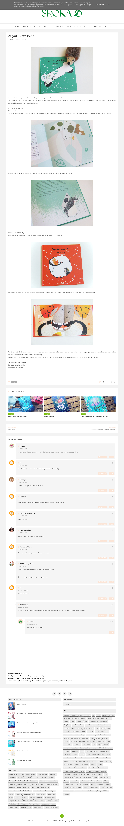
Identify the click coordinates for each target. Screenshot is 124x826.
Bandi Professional (91, 725)
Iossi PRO (89, 751)
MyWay (22, 446)
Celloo (108, 728)
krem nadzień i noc (25, 791)
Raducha (21, 367)
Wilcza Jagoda (94, 787)
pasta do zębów (39, 800)
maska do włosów (29, 794)
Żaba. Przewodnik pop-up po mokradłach (94, 417)
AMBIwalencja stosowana (28, 564)
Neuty (77, 771)
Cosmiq (83, 731)
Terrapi (79, 784)
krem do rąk (35, 787)
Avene (72, 721)
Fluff (94, 741)
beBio (90, 791)
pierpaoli (66, 794)
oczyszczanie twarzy (21, 797)
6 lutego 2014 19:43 (22, 532)
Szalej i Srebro (49, 417)
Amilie (89, 718)
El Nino (98, 738)
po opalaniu (12, 804)
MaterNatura (106, 758)
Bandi (81, 725)
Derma (73, 735)
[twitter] (59, 694)
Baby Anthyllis (94, 721)
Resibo (95, 777)
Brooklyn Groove (88, 728)
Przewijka (23, 480)
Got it (108, 5)
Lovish (108, 754)
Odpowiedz (102, 457)
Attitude (66, 721)
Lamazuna (67, 754)
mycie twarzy (51, 794)
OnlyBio (89, 771)
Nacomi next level (69, 768)
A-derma (87, 715)
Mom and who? (68, 764)
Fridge (108, 741)
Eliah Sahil (105, 738)
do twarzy (51, 777)
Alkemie (104, 715)
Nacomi (99, 764)
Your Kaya (109, 787)
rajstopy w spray (34, 804)
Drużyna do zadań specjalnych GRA (27, 723)
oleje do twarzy (28, 800)
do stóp (43, 777)
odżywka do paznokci (36, 797)
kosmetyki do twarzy (52, 784)
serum (53, 804)
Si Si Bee (83, 781)
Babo (85, 721)
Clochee (66, 731)
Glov (94, 744)
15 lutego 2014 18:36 (32, 624)
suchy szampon (13, 807)
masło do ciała (41, 794)
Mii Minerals (67, 761)
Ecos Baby (85, 738)
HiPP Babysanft (107, 748)
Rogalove (102, 777)
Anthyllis (108, 718)
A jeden (80, 715)
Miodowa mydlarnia (84, 761)
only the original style (27, 513)
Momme (77, 764)
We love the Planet (75, 787)
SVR (108, 777)
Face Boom (74, 741)
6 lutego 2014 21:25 (22, 566)
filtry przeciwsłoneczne (30, 781)
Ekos (92, 738)
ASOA (98, 715)
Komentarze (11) (21, 40)
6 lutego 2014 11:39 (22, 465)
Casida (103, 728)
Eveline (66, 741)
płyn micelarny (22, 804)
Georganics (77, 744)
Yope (102, 787)
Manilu (87, 758)
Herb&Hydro (74, 748)
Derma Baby (80, 735)
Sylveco (106, 781)
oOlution (105, 791)
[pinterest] (65, 694)
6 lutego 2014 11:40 (22, 482)
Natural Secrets (102, 768)
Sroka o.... (50, 821)
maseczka (19, 794)
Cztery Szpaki (100, 731)
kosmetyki (12, 784)
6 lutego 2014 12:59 (22, 515)
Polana (93, 774)
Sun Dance (91, 781)
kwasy (47, 791)
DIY (78, 26)
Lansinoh (74, 754)
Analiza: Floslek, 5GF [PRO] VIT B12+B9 (29, 732)
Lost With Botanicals (98, 754)
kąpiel (53, 791)
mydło (10, 797)
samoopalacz (45, 804)
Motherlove (85, 764)
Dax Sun (66, 735)
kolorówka (54, 781)
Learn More (100, 5)
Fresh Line (101, 741)
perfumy (55, 800)
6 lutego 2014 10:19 (22, 448)
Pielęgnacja (56, 26)
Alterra (77, 718)
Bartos (100, 725)
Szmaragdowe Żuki (69, 784)
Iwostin (96, 751)
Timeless (85, 784)
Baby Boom (103, 721)
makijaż (11, 794)
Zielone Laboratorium (80, 791)
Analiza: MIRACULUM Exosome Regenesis (29, 713)
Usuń (111, 457)
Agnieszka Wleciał (26, 547)
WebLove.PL (92, 821)
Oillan (82, 771)
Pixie (80, 774)
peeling (48, 800)
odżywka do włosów (15, 800)
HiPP (99, 748)
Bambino (75, 725)
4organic (73, 715)
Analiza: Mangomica (23, 751)
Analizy (26, 26)
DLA (107, 731)
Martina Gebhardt (96, 758)
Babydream (67, 725)
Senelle (66, 781)
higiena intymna (44, 781)
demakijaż (53, 774)
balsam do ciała (30, 774)
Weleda (86, 787)
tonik (29, 807)
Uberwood (100, 784)
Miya (93, 761)
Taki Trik (86, 26)
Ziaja (70, 791)
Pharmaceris (67, 774)
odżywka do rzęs (50, 797)
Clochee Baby (75, 731)
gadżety (97, 26)
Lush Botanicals (68, 758)
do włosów (18, 781)
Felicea (89, 741)
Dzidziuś (66, 738)
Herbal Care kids (85, 748)
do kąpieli (28, 777)
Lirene (88, 754)
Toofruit (93, 784)
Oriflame (103, 771)
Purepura (78, 777)
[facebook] (54, 694)
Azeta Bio (79, 721)
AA (93, 715)
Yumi (65, 791)
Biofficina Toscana (76, 728)
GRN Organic (67, 744)
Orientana (96, 771)
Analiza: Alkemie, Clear (24, 760)
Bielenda (66, 728)
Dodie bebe (107, 735)
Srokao (31, 621)
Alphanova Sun (68, 718)
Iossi (82, 751)
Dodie (100, 735)
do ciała (20, 777)
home (17, 26)
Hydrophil (66, 751)
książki (14, 382)
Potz (106, 774)
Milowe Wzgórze (25, 530)
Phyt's (75, 774)
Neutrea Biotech (68, 771)
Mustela (93, 764)
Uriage (66, 787)
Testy (106, 26)
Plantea (86, 774)
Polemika (99, 774)
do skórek (36, 777)
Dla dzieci (69, 26)
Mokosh (108, 761)
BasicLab (107, 725)
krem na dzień (13, 791)
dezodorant (12, 777)
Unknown (23, 463)
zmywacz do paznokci (51, 807)
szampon (23, 807)
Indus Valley (75, 751)
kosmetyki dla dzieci (23, 784)
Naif (90, 768)
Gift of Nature (86, 744)
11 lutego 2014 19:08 (23, 590)
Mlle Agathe (100, 761)
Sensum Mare (74, 781)
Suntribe (99, 781)
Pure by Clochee (69, 777)
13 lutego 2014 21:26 (23, 607)
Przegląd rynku (40, 26)
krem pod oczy (38, 791)
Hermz (94, 748)
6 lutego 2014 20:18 (22, 549)
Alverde (83, 718)
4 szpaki (66, 715)
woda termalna (38, 807)
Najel (94, 768)
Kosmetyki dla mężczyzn (16, 774)
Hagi (99, 744)
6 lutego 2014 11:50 (22, 499)
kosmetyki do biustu (38, 784)
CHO (97, 728)
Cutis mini (90, 731)
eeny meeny (97, 791)
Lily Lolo (82, 754)
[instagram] (70, 694)
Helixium (66, 748)
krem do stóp (45, 787)
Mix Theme (74, 821)
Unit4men (107, 784)
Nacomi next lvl (81, 768)
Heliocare (105, 744)
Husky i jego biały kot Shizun (17, 417)
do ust (11, 781)
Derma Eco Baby (91, 735)
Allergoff (111, 715)
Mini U (75, 761)
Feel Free (82, 741)
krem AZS (26, 787)
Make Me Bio (79, 758)
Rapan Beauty (87, 777)
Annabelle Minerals (98, 718)
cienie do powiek (42, 774)
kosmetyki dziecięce (15, 787)
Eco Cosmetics (75, 738)
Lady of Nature (104, 751)
